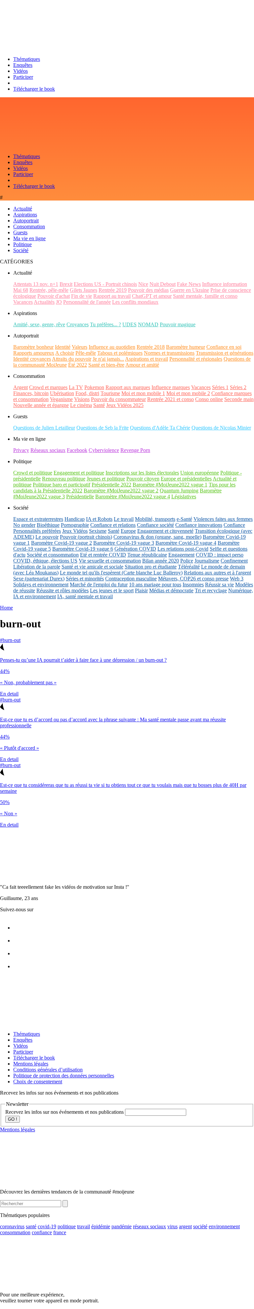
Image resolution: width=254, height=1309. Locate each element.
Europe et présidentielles (186, 478)
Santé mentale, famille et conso (205, 296)
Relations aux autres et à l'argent (217, 572)
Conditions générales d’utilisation (48, 1069)
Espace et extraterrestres (38, 519)
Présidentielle (80, 496)
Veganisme (61, 399)
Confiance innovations (198, 525)
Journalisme (206, 561)
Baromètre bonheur (33, 347)
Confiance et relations (113, 525)
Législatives (183, 496)
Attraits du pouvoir (71, 359)
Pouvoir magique (177, 324)
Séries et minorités (85, 578)
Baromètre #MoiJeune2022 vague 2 (121, 490)
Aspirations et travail (146, 359)
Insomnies (193, 584)
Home (6, 607)
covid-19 (47, 1226)
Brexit (66, 284)
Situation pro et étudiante (151, 566)
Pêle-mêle (85, 353)
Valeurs (79, 347)
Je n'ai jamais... (108, 359)
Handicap (74, 519)
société (200, 1226)
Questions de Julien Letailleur (44, 427)
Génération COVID (135, 549)
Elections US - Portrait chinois (105, 284)
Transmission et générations (224, 353)
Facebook (77, 450)
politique (67, 1226)
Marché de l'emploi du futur (99, 584)
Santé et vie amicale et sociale (92, 566)
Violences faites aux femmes (223, 519)
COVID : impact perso (219, 555)
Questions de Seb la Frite (102, 427)
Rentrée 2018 (151, 347)
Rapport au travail (112, 296)
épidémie (100, 1226)
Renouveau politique (63, 478)
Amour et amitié (142, 365)
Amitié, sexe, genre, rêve (39, 324)
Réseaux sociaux (47, 450)
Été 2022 (77, 365)
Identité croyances (32, 359)
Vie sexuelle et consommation (110, 561)
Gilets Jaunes (83, 290)
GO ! (12, 1119)
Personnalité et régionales (195, 359)
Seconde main (239, 399)
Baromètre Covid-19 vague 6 (82, 549)
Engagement (181, 555)
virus (172, 1226)
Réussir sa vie (219, 584)
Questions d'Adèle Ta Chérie (160, 427)
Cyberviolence (104, 450)
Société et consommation (53, 555)
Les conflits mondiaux (135, 302)
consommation (15, 1232)
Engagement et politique (79, 472)
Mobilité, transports (155, 519)
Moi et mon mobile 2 (188, 393)
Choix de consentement (37, 1081)
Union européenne (199, 472)
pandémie (121, 1226)
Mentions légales (30, 1063)
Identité (62, 347)
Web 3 (236, 578)
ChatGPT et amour (152, 296)
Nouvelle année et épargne (41, 405)
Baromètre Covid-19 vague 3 (123, 543)
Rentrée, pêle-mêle (48, 290)
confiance (42, 1232)
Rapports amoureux (33, 353)
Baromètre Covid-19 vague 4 (185, 543)
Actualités (44, 302)
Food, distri (87, 393)
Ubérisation (62, 393)
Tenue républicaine (147, 555)
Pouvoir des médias (148, 290)
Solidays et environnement (40, 584)
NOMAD (148, 324)
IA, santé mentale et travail (85, 596)
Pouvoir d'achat (53, 296)
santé (31, 1226)
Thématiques (26, 59)
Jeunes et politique (106, 478)
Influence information (224, 284)
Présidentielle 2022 (111, 484)
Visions (82, 399)
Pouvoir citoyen (142, 478)
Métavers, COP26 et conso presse (193, 578)
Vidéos (20, 71)
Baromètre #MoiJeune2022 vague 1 (170, 484)
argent (185, 1226)
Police (186, 561)
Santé (99, 405)
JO (59, 302)
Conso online (209, 399)
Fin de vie (81, 296)
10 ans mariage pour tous (155, 584)
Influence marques (170, 387)
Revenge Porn (135, 450)
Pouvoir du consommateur (118, 399)
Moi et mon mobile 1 (143, 393)
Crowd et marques (48, 387)
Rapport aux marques (128, 387)
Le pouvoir (47, 537)
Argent (20, 387)
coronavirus (12, 1226)
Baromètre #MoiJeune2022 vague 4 (132, 496)
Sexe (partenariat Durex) (38, 578)
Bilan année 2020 (160, 561)
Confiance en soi (223, 347)
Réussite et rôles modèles (62, 590)
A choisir (64, 353)
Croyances (77, 324)
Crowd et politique (32, 472)
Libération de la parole (36, 566)
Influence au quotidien (112, 347)
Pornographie (75, 525)
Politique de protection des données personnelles (63, 1075)
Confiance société (155, 525)
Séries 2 (238, 387)
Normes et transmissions (169, 353)
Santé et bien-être (106, 365)
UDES (129, 324)
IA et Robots (99, 519)
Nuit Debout (162, 284)
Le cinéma (81, 405)
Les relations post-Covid (182, 549)
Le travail (124, 519)
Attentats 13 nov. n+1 (35, 284)
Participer (23, 77)
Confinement (234, 561)
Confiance (234, 525)
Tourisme (110, 393)
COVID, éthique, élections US (45, 561)
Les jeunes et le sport (112, 590)
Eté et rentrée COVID (103, 555)
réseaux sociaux (149, 1226)
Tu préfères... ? (105, 324)
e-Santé (184, 519)
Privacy (21, 450)
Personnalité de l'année (87, 302)
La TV (76, 387)
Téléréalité (189, 566)
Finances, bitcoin (31, 393)
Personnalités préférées (37, 531)
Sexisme (97, 531)
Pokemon (94, 387)
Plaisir (141, 590)
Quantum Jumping (179, 490)
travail (83, 1226)
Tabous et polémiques (120, 353)
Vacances (23, 302)
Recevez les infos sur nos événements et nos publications (65, 1112)
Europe (128, 531)
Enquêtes (22, 65)
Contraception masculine (131, 578)
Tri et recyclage (211, 590)
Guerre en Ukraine (189, 290)
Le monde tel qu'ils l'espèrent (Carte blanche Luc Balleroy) (121, 572)
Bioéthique (48, 525)
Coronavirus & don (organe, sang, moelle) (157, 537)
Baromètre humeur (185, 347)
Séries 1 (220, 387)
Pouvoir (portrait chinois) (86, 537)
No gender (24, 525)
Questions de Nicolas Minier (221, 427)
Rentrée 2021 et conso (170, 399)
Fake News (189, 284)
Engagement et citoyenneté (165, 531)
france (59, 1232)
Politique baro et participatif (61, 484)
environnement (224, 1226)
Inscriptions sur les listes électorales (142, 472)
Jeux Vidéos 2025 (125, 405)
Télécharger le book (34, 89)
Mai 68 (20, 290)
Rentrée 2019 (113, 290)
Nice (143, 284)
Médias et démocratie (171, 590)
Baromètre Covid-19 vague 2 (61, 543)
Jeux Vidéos (75, 531)
